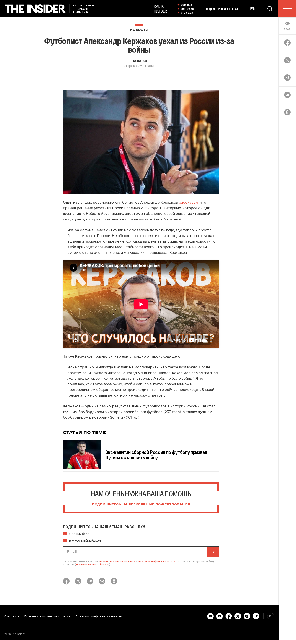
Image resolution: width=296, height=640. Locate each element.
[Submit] (213, 552)
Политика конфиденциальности (99, 616)
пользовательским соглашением (117, 560)
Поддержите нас (222, 8)
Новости (139, 30)
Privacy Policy (83, 564)
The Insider (139, 61)
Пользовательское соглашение (47, 616)
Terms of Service (100, 564)
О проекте (11, 616)
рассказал (188, 202)
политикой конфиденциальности (156, 560)
